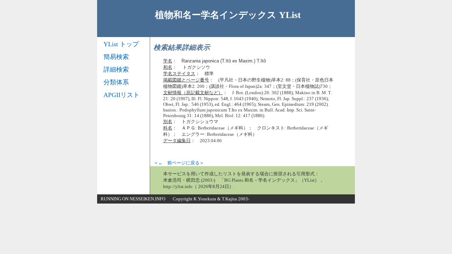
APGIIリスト (121, 94)
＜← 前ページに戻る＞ (179, 162)
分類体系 (116, 82)
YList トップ (121, 44)
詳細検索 (116, 69)
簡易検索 (116, 56)
